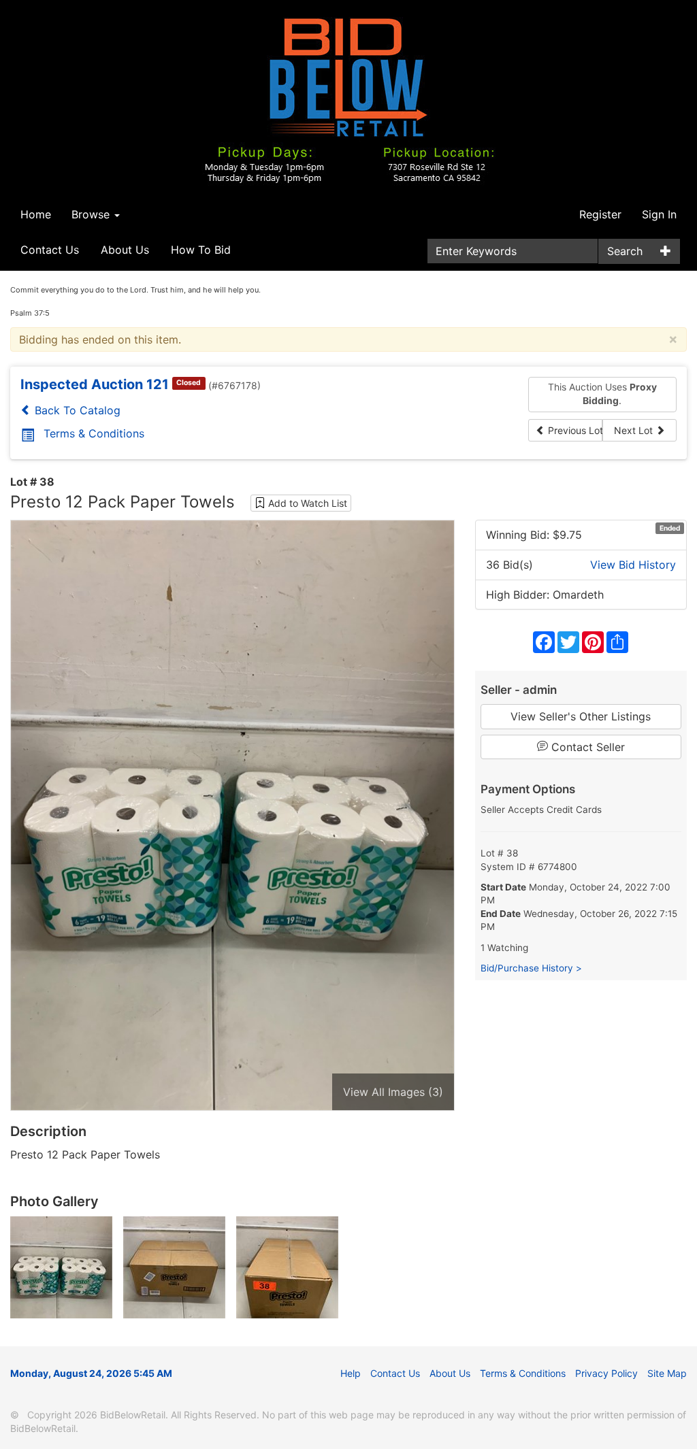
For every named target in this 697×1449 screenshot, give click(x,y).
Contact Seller (586, 747)
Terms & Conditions (94, 433)
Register (600, 214)
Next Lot (634, 430)
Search (625, 251)
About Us (125, 249)
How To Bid (201, 249)
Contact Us (49, 249)
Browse (92, 214)
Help (350, 1373)
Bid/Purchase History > (531, 968)
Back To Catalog (75, 410)
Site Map (667, 1373)
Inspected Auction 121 (94, 384)
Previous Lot (573, 430)
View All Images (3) (393, 1092)
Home (35, 214)
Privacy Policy (606, 1373)
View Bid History (633, 564)
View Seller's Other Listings (580, 716)
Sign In (659, 214)
